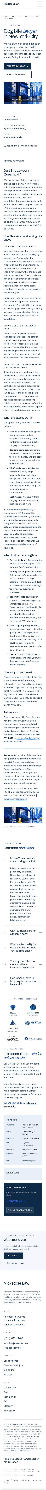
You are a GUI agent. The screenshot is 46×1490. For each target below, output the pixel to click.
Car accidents (11, 1361)
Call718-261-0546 (13, 1103)
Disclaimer (25, 1480)
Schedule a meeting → (15, 1324)
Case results (10, 1387)
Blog (6, 1392)
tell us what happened (28, 738)
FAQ (6, 1401)
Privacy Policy (6, 1481)
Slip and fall (9, 1370)
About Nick (9, 1410)
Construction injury (13, 1365)
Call (15, 1263)
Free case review (12, 1348)
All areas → (9, 1374)
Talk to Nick (13, 1255)
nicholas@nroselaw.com (15, 799)
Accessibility (37, 1480)
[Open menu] (39, 4)
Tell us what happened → (20, 1210)
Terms (15, 1480)
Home (6, 16)
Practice (16, 16)
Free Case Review (17, 74)
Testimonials (10, 1397)
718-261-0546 (16, 1201)
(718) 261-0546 (13, 1338)
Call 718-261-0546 (17, 66)
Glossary (8, 1406)
